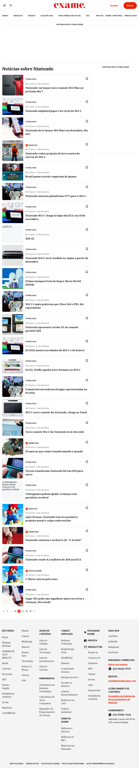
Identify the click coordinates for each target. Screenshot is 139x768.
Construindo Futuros (67, 670)
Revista (99, 16)
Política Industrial (66, 710)
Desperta (93, 663)
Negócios (18, 16)
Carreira (6, 668)
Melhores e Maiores (66, 730)
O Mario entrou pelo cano (41, 579)
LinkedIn (112, 641)
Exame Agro (25, 654)
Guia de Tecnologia (44, 651)
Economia (7, 674)
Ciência (25, 675)
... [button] (11, 611)
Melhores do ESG (67, 739)
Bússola (65, 663)
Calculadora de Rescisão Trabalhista (47, 688)
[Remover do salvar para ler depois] (87, 78)
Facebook (113, 652)
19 (30, 611)
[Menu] (4, 5)
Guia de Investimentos (46, 659)
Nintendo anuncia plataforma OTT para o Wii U (55, 196)
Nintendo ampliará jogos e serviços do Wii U (53, 111)
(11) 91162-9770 (122, 668)
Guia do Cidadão (43, 642)
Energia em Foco (69, 677)
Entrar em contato (117, 664)
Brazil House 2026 (67, 651)
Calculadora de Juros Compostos (47, 700)
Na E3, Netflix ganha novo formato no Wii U (52, 369)
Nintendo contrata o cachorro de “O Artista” (53, 540)
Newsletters (131, 16)
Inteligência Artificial (69, 16)
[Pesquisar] (11, 5)
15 (15, 611)
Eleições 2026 (47, 16)
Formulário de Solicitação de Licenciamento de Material (121, 699)
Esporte (26, 647)
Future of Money (26, 668)
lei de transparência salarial (100, 764)
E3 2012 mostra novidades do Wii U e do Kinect (55, 350)
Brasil (5, 663)
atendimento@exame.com (122, 680)
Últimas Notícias (6, 644)
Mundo (25, 630)
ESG (87, 16)
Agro (90, 685)
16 (19, 611)
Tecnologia (27, 661)
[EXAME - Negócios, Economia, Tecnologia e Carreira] (69, 5)
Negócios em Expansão (67, 747)
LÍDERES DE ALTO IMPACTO (8, 654)
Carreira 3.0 (94, 657)
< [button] (3, 611)
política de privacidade (73, 764)
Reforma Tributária (66, 642)
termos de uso (32, 764)
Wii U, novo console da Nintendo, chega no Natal (56, 412)
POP (24, 680)
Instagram (113, 647)
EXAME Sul (66, 657)
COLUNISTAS (8, 713)
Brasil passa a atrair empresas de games (50, 176)
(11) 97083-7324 (122, 714)
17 (23, 611)
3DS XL (29, 238)
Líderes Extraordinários (69, 693)
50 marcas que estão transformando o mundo (54, 451)
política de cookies (50, 764)
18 (27, 611)
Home (5, 637)
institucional (16, 764)
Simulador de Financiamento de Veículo (47, 712)
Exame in (93, 652)
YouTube (113, 636)
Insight (31, 16)
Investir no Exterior (66, 684)
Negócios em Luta (67, 702)
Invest (5, 702)
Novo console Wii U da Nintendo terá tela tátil (54, 431)
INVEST (5, 16)
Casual (25, 636)
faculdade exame (93, 632)
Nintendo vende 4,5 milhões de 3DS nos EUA (53, 559)
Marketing (27, 641)
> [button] (34, 611)
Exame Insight (5, 687)
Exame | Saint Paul (113, 16)
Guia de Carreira (43, 668)
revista (92, 640)
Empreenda (94, 690)
